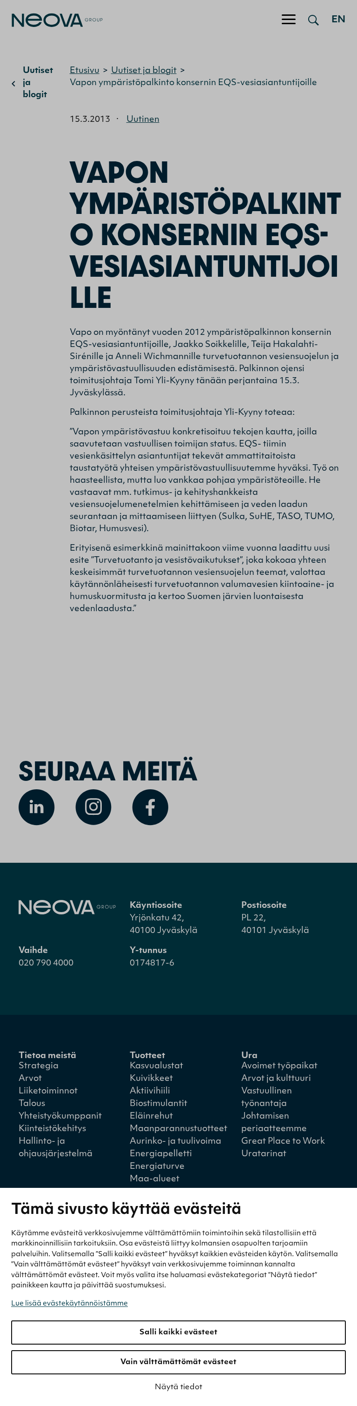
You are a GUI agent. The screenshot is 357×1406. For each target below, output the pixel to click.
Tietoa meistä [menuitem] (47, 1056)
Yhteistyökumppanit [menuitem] (60, 1117)
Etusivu (84, 71)
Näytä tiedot (178, 1387)
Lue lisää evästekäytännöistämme (69, 1303)
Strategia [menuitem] (39, 1066)
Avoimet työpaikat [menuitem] (279, 1066)
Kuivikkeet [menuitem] (151, 1079)
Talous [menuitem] (32, 1104)
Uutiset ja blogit (38, 83)
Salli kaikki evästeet (178, 1332)
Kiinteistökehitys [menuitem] (52, 1129)
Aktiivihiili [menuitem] (150, 1091)
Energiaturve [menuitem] (157, 1167)
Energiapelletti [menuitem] (161, 1154)
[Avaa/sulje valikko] (289, 20)
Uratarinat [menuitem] (263, 1154)
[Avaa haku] (313, 20)
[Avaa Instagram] (93, 807)
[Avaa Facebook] (150, 807)
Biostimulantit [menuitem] (158, 1104)
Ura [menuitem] (249, 1056)
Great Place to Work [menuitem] (283, 1142)
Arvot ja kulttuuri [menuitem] (276, 1079)
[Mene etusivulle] (51, 20)
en (338, 20)
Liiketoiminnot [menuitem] (48, 1091)
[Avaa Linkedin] (37, 807)
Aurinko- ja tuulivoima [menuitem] (175, 1142)
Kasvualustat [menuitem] (156, 1066)
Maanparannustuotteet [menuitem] (178, 1129)
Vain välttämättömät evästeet (178, 1362)
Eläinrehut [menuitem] (151, 1117)
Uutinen (142, 120)
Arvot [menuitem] (30, 1079)
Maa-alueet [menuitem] (154, 1179)
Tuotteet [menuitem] (147, 1056)
